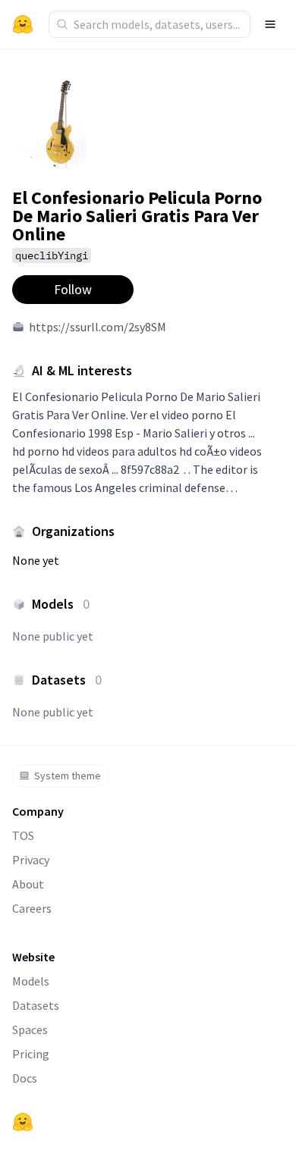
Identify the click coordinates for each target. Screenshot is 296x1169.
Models (30, 981)
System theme (67, 775)
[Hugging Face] (22, 1122)
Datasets (35, 1005)
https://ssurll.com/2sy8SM (97, 326)
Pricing (30, 1053)
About (28, 884)
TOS (23, 835)
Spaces (30, 1029)
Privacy (30, 859)
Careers (32, 908)
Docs (24, 1078)
